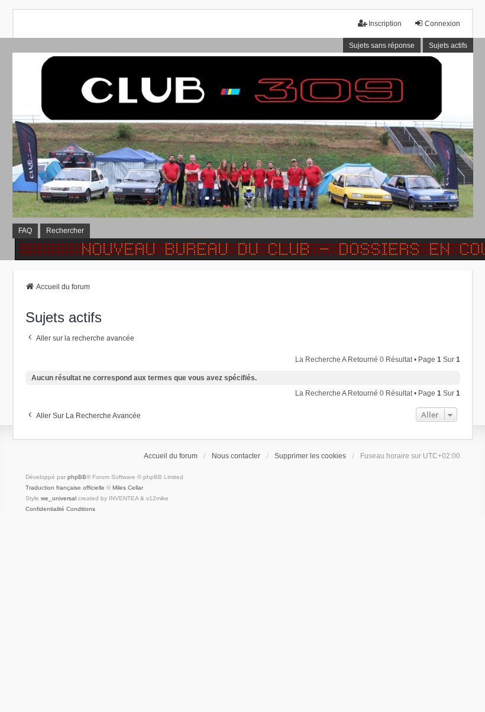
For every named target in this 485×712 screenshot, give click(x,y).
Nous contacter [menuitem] (236, 456)
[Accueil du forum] (242, 149)
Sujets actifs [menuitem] (448, 45)
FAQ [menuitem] (25, 230)
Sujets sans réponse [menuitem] (382, 45)
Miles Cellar (127, 487)
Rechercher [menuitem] (65, 230)
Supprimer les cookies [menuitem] (310, 456)
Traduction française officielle (65, 487)
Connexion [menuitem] (442, 24)
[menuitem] (44, 509)
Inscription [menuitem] (385, 24)
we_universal (58, 498)
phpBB (76, 477)
